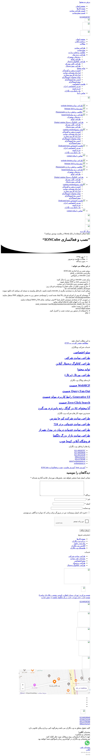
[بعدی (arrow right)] (87, 754)
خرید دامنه (76, 150)
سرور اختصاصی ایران (72, 148)
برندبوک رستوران (74, 117)
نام (88, 499)
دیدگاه (87, 495)
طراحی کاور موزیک (73, 125)
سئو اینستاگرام (75, 143)
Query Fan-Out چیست (76, 391)
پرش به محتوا (84, 2)
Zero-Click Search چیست (74, 402)
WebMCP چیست (79, 385)
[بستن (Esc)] (82, 752)
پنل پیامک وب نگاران (73, 153)
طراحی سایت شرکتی (77, 358)
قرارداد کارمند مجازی (72, 136)
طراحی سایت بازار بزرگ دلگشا (71, 435)
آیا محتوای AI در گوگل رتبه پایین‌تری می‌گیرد (64, 408)
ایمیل (87, 504)
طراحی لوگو (76, 119)
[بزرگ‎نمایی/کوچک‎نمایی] (89, 752)
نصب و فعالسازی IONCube (52, 467)
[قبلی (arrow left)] (89, 754)
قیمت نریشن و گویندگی (71, 132)
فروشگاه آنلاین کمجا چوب (74, 441)
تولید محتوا (83, 369)
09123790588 (85, 722)
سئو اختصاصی (81, 352)
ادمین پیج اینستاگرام (73, 141)
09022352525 (85, 724)
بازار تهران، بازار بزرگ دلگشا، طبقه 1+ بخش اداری (65, 598)
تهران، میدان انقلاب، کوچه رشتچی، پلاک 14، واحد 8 (64, 595)
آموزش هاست (69, 467)
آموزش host (80, 467)
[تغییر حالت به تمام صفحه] (87, 752)
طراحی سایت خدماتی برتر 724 (72, 424)
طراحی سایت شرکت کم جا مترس (70, 418)
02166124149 (85, 720)
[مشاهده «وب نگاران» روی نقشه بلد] (54, 681)
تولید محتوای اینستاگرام (71, 139)
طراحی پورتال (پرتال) (77, 375)
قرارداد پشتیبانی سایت (72, 134)
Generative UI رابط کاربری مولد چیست (66, 396)
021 (85, 17)
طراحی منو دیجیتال (73, 127)
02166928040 (85, 717)
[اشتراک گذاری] (84, 752)
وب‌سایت (86, 508)
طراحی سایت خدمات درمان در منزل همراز (64, 429)
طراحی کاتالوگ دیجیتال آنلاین (73, 363)
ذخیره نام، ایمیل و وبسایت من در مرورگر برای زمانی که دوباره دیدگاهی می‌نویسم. (55, 513)
